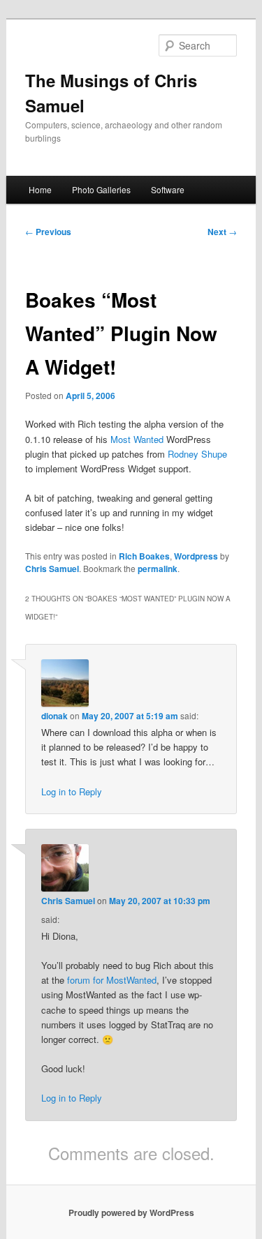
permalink (157, 568)
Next (222, 231)
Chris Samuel (52, 568)
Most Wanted (136, 439)
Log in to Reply (71, 791)
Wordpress (196, 556)
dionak (54, 715)
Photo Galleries (101, 189)
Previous (48, 231)
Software (167, 189)
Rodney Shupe (197, 453)
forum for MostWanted (112, 979)
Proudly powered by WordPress (131, 1212)
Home (40, 189)
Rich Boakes (144, 556)
